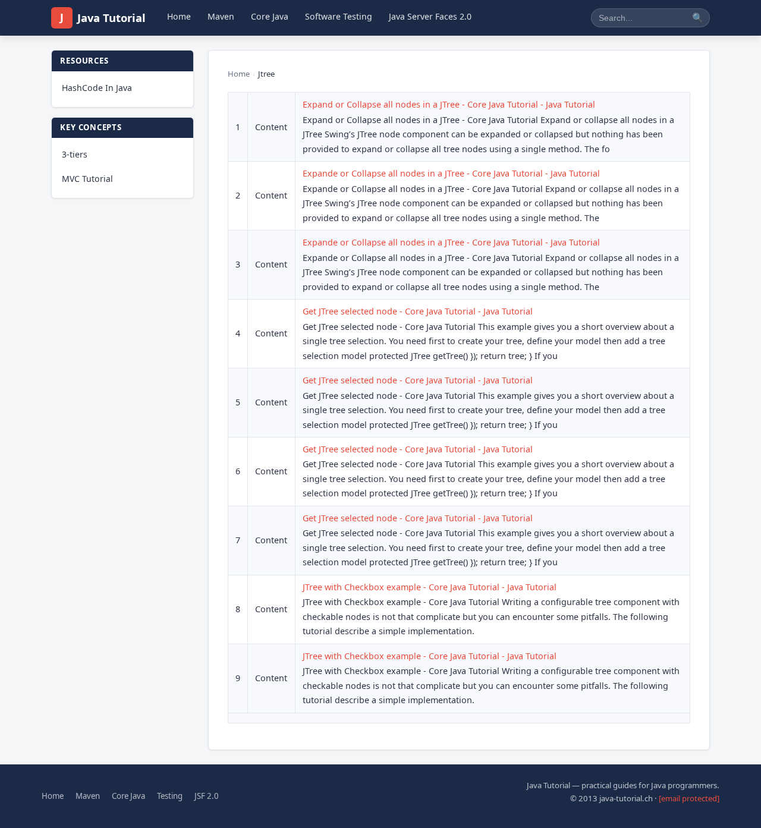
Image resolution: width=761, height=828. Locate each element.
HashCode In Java (97, 87)
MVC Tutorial (87, 178)
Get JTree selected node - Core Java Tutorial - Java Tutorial (418, 311)
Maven (220, 16)
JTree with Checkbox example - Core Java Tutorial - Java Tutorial (429, 587)
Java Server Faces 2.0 (430, 16)
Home (179, 16)
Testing (170, 796)
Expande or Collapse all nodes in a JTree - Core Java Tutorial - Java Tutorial (451, 173)
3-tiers (74, 154)
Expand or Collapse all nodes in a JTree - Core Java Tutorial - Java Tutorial (449, 104)
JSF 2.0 (206, 796)
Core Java (269, 16)
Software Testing (338, 16)
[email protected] (689, 798)
